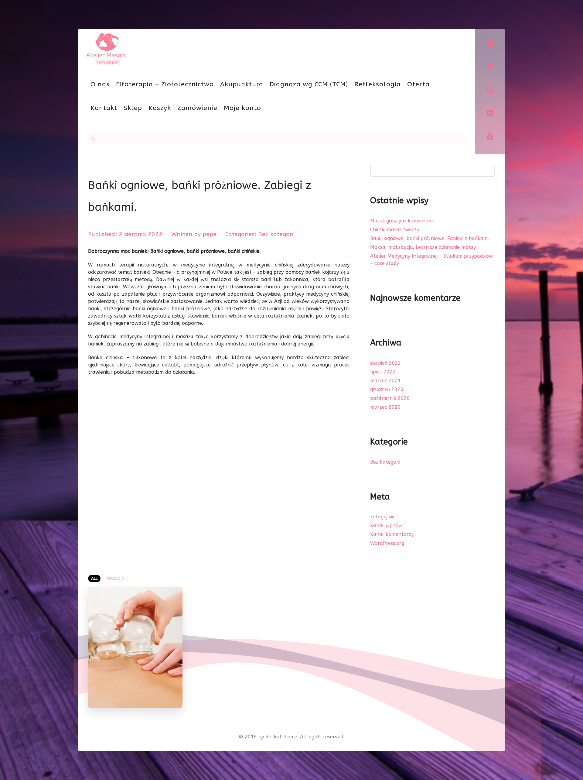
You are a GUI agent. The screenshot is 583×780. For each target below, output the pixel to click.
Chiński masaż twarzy (394, 229)
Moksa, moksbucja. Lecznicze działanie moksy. (423, 247)
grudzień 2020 (387, 389)
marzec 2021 (385, 380)
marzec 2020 (385, 407)
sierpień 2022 (385, 363)
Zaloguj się (382, 517)
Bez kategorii (385, 462)
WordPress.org (387, 543)
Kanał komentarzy (392, 534)
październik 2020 (390, 398)
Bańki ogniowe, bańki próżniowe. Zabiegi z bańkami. (430, 238)
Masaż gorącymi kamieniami (402, 221)
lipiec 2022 (383, 372)
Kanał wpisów (386, 525)
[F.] (106, 48)
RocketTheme (281, 737)
